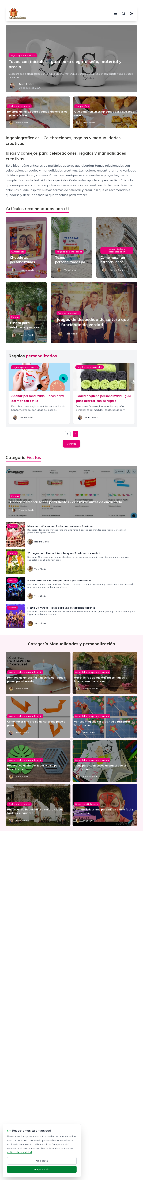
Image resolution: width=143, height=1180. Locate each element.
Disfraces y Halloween (86, 804)
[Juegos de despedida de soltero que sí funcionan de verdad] (94, 312)
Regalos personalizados (23, 55)
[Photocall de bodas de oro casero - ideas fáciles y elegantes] (38, 805)
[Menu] (115, 13)
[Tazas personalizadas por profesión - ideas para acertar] (71, 247)
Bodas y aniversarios (19, 106)
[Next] (75, 434)
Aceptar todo (42, 1169)
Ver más (71, 443)
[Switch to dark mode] (131, 13)
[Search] (123, 13)
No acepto (42, 1160)
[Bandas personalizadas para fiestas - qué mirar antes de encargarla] (71, 492)
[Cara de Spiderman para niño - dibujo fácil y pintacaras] (105, 805)
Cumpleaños (82, 106)
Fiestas (15, 317)
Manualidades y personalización (116, 250)
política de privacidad (19, 1152)
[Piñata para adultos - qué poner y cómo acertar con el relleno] (26, 312)
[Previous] (68, 434)
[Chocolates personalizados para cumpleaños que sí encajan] (26, 247)
